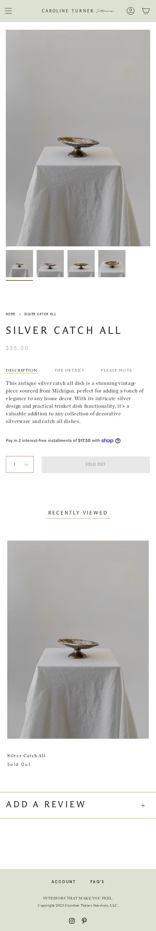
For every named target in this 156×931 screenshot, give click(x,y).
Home (11, 314)
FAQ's (97, 882)
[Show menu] (8, 11)
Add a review (46, 805)
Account (64, 882)
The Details (69, 370)
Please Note (116, 370)
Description (22, 370)
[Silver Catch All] (19, 263)
